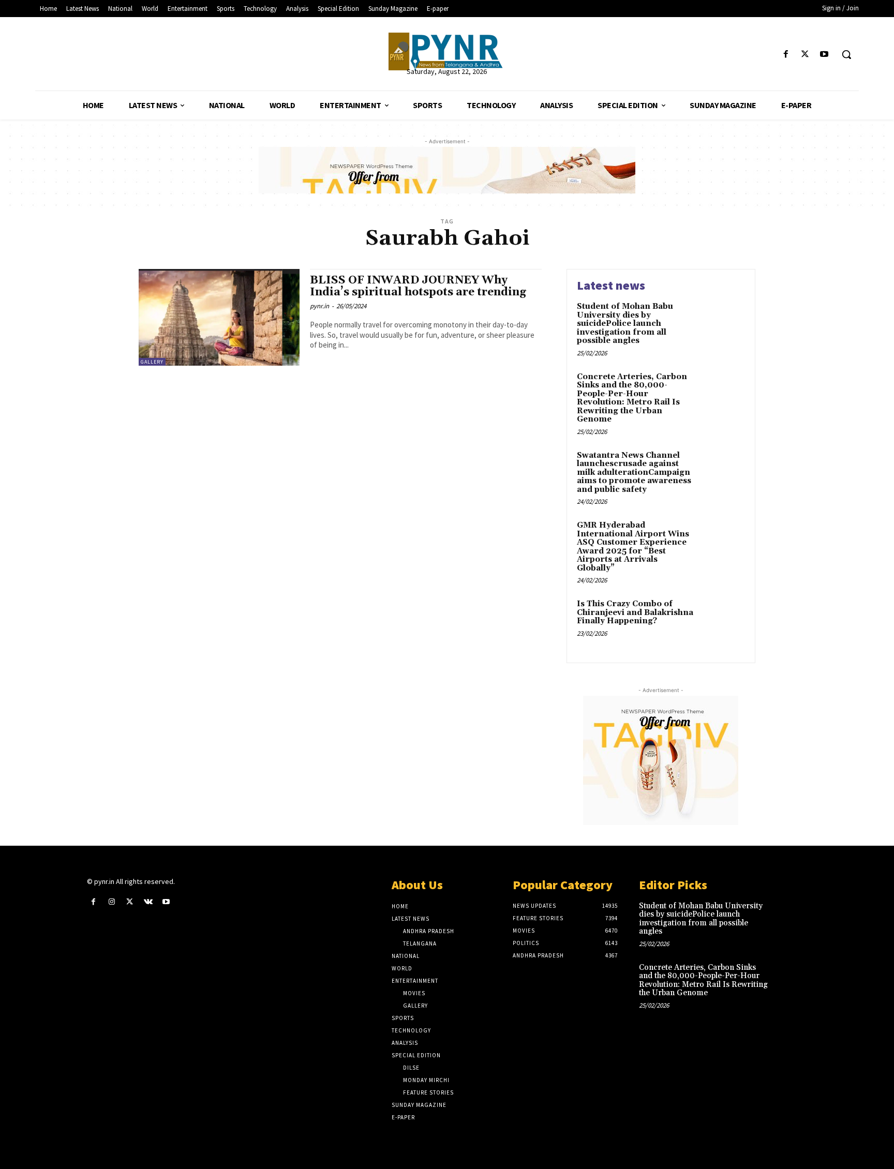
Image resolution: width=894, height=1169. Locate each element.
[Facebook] (786, 55)
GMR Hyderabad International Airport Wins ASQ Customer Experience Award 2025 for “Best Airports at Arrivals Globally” (633, 546)
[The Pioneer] (446, 51)
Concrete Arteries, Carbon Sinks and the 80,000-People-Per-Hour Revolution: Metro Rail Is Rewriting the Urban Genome (632, 398)
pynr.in (319, 306)
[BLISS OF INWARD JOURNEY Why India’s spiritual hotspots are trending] (219, 317)
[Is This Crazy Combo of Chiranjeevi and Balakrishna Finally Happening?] (723, 620)
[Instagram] (111, 901)
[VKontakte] (148, 901)
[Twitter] (805, 55)
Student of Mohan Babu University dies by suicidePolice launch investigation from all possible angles (625, 324)
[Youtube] (824, 55)
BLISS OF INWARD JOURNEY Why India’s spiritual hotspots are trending (418, 286)
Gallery (152, 361)
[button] (846, 54)
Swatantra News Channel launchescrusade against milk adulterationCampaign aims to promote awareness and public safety (634, 472)
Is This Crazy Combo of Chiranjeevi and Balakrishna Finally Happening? (635, 612)
